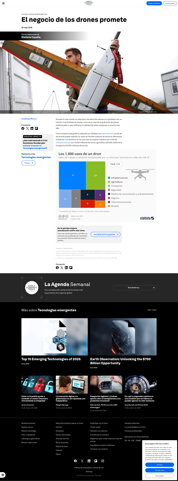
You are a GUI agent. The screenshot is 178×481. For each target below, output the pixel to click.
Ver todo (152, 310)
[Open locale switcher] (2, 475)
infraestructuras (63, 142)
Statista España (30, 37)
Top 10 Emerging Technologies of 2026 (51, 359)
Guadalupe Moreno (29, 119)
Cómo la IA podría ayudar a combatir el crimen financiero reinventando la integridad (34, 398)
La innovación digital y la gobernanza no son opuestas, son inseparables (70, 398)
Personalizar (160, 476)
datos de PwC (107, 133)
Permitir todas (159, 470)
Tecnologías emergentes (34, 14)
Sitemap (89, 472)
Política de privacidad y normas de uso (89, 468)
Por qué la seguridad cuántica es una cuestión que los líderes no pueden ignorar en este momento (139, 398)
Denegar (160, 465)
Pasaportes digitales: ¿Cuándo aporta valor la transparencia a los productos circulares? (105, 398)
